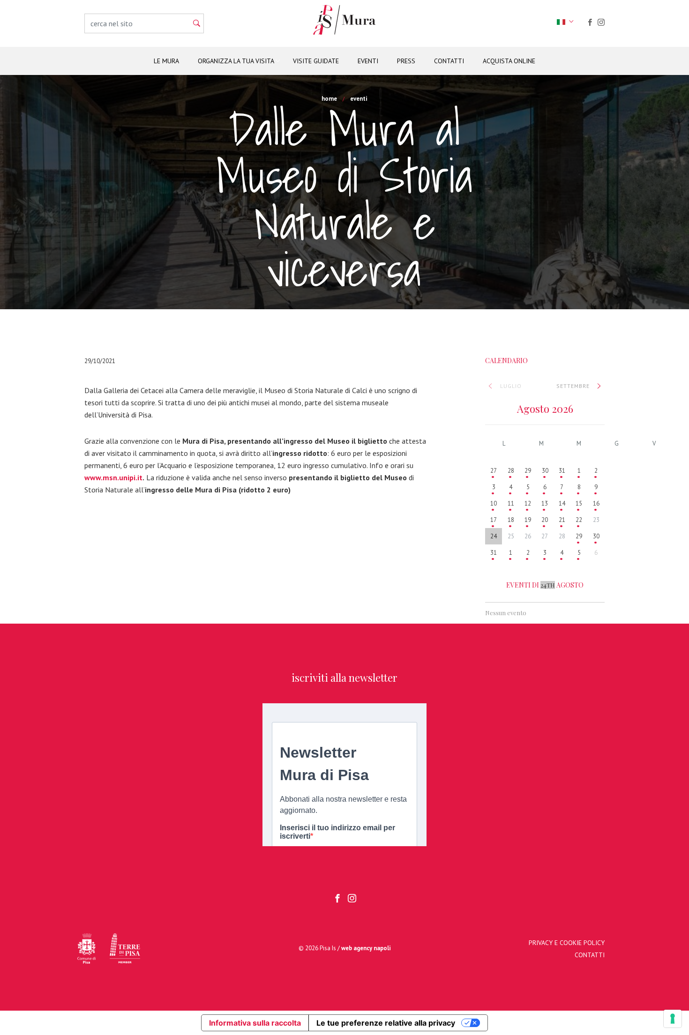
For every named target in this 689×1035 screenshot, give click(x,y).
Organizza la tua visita (236, 61)
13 (544, 503)
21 (562, 520)
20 (544, 520)
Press (406, 61)
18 (511, 520)
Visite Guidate (316, 61)
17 (493, 520)
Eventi (368, 61)
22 (579, 520)
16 (596, 503)
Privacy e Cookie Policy (567, 942)
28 (511, 471)
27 (493, 471)
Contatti (449, 61)
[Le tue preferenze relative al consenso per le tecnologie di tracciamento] (673, 1019)
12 (527, 503)
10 (493, 503)
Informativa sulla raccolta (255, 1023)
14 (562, 503)
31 (562, 471)
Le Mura (166, 61)
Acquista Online (509, 61)
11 (511, 503)
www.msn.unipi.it (113, 477)
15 (579, 503)
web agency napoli (366, 948)
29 (527, 471)
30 (545, 471)
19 (527, 520)
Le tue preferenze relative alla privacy (385, 1023)
